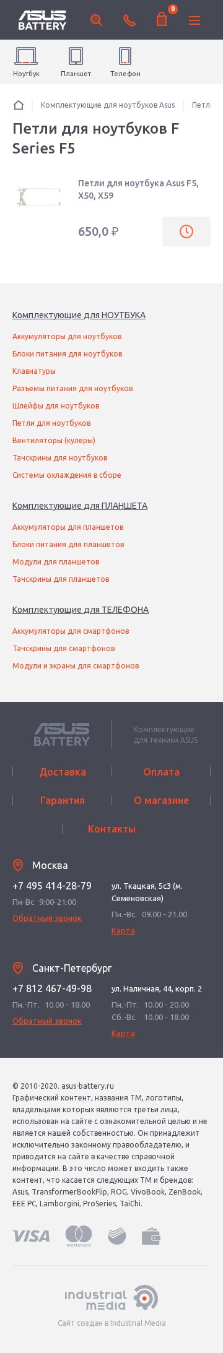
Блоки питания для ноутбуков (67, 354)
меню (194, 20)
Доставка (62, 772)
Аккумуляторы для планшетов (67, 527)
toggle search (97, 20)
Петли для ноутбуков (51, 423)
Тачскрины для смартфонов (63, 648)
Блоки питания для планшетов (68, 544)
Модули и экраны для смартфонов (75, 666)
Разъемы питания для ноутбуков (72, 388)
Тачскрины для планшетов (60, 579)
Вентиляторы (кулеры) (53, 440)
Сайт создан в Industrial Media (112, 1323)
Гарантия (62, 800)
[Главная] (18, 105)
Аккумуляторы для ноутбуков (66, 336)
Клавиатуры (34, 371)
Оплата (161, 772)
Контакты (112, 829)
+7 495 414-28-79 (52, 885)
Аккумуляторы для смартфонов (70, 631)
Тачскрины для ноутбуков (59, 458)
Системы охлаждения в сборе (66, 475)
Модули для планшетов (55, 562)
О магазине (161, 800)
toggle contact (129, 20)
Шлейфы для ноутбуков (55, 406)
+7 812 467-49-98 (52, 988)
